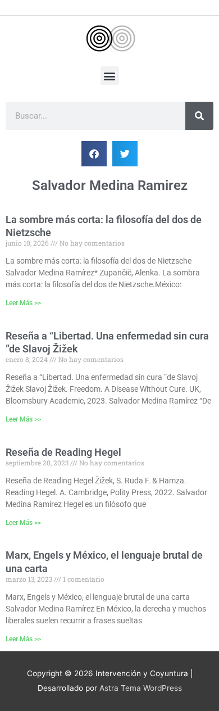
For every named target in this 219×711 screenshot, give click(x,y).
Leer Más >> (23, 303)
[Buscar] (199, 116)
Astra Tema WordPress (140, 687)
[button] (110, 75)
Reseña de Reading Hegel (63, 452)
